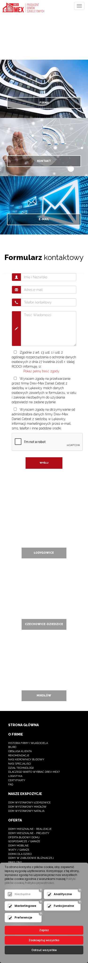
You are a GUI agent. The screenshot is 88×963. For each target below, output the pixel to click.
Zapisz (44, 930)
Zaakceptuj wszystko (44, 940)
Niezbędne (23, 894)
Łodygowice (44, 552)
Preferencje (23, 917)
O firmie (15, 734)
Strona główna (23, 725)
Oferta (15, 820)
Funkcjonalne (64, 906)
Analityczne (63, 894)
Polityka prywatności (39, 883)
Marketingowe (25, 906)
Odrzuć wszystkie (44, 950)
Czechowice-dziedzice (44, 624)
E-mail (44, 219)
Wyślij (44, 462)
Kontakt (44, 161)
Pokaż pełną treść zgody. (41, 371)
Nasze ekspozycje (25, 794)
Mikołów (44, 695)
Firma (44, 102)
